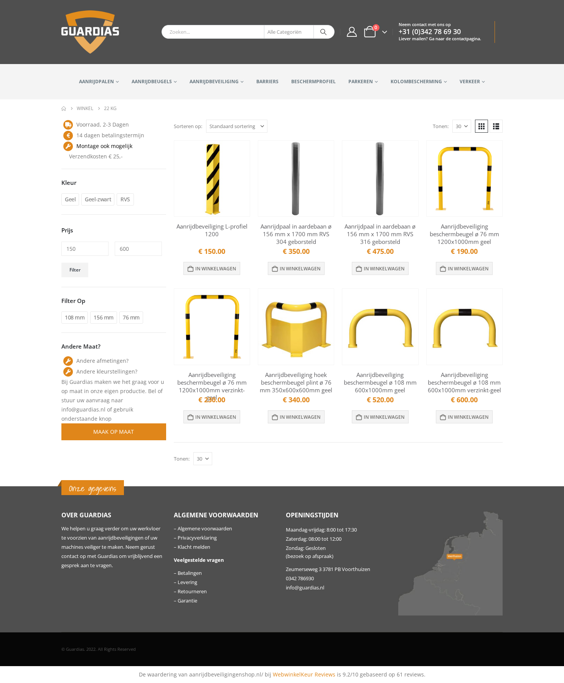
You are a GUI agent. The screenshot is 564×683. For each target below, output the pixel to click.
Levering (187, 582)
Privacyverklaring (197, 538)
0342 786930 (300, 578)
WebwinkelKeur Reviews (304, 674)
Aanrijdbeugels (152, 81)
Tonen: (441, 126)
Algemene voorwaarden (205, 528)
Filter (75, 270)
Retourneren (192, 591)
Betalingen (190, 573)
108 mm (74, 317)
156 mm (103, 317)
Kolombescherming (416, 81)
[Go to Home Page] (63, 108)
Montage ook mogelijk (104, 146)
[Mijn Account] (352, 32)
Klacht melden (194, 547)
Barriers (267, 81)
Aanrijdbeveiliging (214, 81)
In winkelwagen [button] (215, 268)
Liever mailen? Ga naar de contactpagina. (440, 38)
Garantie (187, 600)
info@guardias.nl (305, 587)
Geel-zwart (98, 199)
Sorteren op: (188, 126)
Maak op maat (113, 431)
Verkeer (470, 81)
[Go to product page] (212, 178)
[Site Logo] (90, 32)
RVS (125, 199)
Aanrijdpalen (96, 81)
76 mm (131, 317)
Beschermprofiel (313, 81)
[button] (481, 126)
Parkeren (360, 81)
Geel (70, 199)
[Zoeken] (323, 31)
